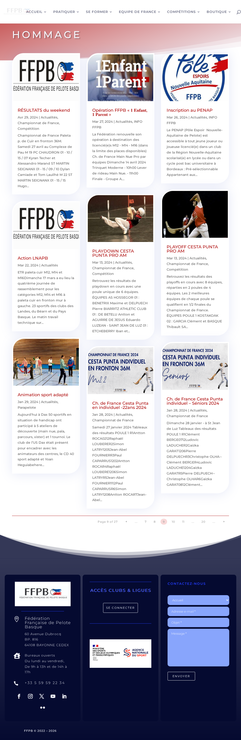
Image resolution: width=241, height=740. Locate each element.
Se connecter (120, 607)
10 (173, 521)
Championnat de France (38, 123)
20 (203, 521)
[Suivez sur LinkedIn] (64, 696)
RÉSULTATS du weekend (44, 110)
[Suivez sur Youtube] (53, 696)
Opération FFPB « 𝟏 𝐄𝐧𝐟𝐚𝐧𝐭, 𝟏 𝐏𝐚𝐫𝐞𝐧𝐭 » (119, 112)
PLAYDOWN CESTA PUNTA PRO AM (113, 253)
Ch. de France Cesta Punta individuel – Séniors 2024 (195, 401)
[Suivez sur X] (41, 696)
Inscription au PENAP (190, 110)
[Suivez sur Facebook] (19, 696)
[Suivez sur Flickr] (42, 707)
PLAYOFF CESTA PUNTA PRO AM (192, 249)
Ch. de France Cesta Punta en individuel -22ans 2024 (120, 405)
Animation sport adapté (43, 394)
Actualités (49, 117)
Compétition (28, 129)
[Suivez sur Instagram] (30, 696)
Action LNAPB (33, 258)
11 (183, 521)
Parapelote (27, 407)
